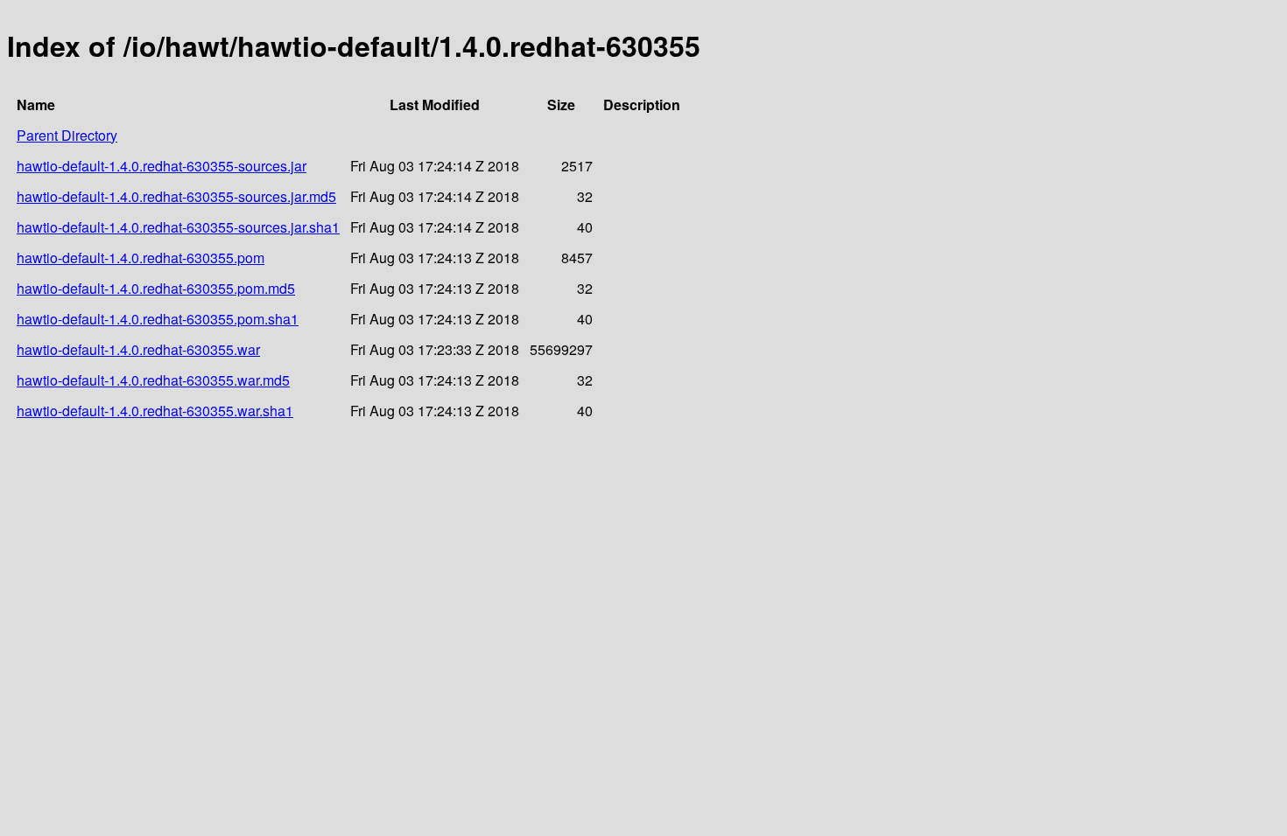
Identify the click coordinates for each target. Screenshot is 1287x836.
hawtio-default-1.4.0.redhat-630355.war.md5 (153, 380)
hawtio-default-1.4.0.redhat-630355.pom (140, 257)
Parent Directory (67, 135)
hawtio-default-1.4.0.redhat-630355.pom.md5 (156, 288)
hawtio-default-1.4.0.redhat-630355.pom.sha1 (158, 319)
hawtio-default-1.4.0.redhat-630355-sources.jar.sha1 (178, 227)
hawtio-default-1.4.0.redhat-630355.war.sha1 (155, 411)
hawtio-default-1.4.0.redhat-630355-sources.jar (161, 166)
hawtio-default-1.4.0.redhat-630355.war (138, 349)
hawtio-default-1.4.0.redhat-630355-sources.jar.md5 (176, 196)
